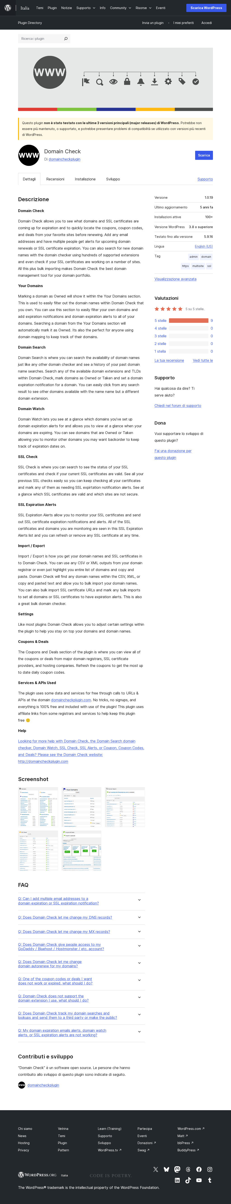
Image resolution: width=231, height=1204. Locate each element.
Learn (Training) (110, 1129)
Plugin (62, 1143)
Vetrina (63, 1129)
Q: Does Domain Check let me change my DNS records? (65, 917)
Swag (144, 1150)
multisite (198, 266)
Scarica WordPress (206, 8)
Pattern (63, 1150)
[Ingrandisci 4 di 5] (52, 836)
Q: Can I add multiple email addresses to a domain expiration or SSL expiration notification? (58, 901)
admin (193, 256)
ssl (209, 266)
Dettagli (29, 179)
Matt (183, 1136)
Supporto (205, 179)
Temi (61, 1136)
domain (206, 256)
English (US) (204, 246)
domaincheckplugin (64, 159)
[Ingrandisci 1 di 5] (52, 793)
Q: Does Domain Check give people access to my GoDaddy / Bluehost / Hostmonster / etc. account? (61, 946)
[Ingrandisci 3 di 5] (138, 793)
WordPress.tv (110, 1150)
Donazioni (147, 1143)
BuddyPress (188, 1150)
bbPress (186, 1143)
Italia (64, 1175)
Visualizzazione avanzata (175, 279)
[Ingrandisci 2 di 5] (95, 793)
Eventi (142, 1136)
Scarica (204, 155)
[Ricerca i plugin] (65, 38)
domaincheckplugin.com (71, 700)
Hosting (24, 1143)
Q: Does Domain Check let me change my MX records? (64, 932)
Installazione (85, 179)
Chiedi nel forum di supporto (178, 405)
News (22, 1136)
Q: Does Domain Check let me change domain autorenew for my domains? (50, 964)
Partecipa (145, 1129)
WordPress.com (191, 1129)
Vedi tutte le (203, 360)
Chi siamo (25, 1129)
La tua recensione (169, 360)
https (185, 266)
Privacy (23, 1150)
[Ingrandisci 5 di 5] (95, 836)
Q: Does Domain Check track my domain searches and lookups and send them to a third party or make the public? (67, 1015)
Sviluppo (113, 179)
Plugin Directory (30, 23)
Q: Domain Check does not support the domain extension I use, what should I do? (53, 998)
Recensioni (55, 179)
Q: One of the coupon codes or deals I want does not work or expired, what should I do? (55, 981)
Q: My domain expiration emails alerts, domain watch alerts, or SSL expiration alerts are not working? (62, 1032)
